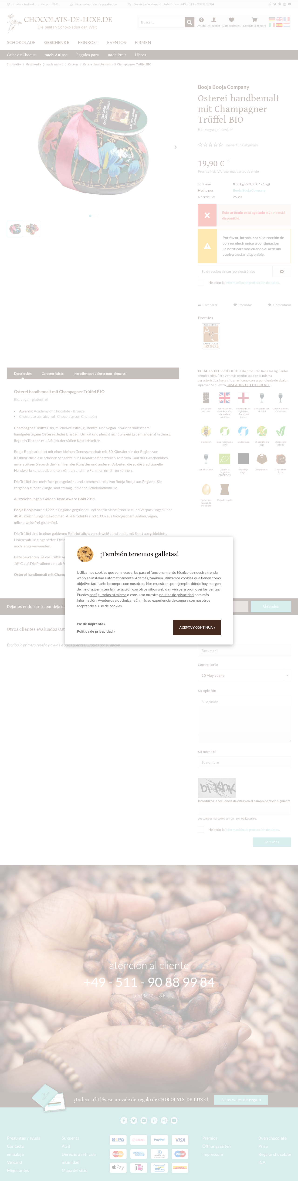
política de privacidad (176, 594)
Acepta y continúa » (197, 627)
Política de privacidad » (96, 631)
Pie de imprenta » (91, 623)
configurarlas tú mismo (108, 594)
